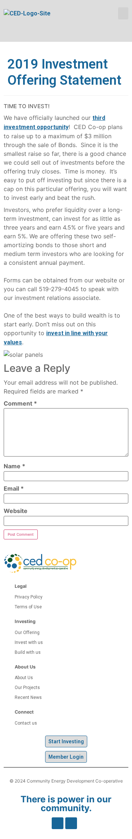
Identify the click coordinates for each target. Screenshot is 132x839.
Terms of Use (28, 606)
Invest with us (29, 642)
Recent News (28, 697)
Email (14, 488)
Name (14, 466)
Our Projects (27, 687)
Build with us (28, 652)
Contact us (26, 723)
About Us (24, 677)
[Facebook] (57, 823)
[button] (123, 13)
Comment (20, 403)
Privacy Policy (29, 597)
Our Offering (27, 632)
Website (15, 511)
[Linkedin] (71, 823)
